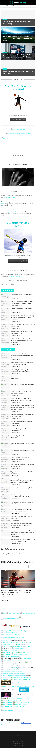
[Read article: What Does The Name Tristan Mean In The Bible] (5, 452)
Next (32, 145)
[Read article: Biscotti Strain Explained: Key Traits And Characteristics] (5, 424)
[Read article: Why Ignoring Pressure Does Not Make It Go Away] (5, 296)
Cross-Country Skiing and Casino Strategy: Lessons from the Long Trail (21, 363)
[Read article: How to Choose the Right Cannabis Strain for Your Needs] (5, 504)
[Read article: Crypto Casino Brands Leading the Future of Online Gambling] (5, 327)
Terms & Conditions (13, 735)
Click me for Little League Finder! (19, 261)
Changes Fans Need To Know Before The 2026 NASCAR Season (21, 392)
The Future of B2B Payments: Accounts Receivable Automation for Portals (21, 524)
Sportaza (4, 725)
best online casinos (10, 197)
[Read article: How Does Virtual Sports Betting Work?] (5, 490)
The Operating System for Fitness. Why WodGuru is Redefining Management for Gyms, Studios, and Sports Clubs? (21, 480)
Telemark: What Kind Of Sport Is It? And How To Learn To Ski (21, 332)
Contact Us (18, 737)
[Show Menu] (2, 2)
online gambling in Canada (12, 212)
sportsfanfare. (27, 554)
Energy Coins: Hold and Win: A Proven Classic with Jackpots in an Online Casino (21, 399)
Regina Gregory (15, 499)
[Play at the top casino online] (25, 695)
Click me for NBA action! (19, 119)
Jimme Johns (6, 595)
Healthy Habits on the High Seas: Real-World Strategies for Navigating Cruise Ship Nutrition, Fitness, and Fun (22, 532)
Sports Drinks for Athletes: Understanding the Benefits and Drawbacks (22, 510)
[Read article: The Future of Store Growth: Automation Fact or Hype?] (5, 379)
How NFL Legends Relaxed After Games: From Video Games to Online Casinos (21, 302)
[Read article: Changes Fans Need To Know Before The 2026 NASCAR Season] (5, 393)
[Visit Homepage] (18, 2)
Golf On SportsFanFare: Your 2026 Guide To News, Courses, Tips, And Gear (17, 591)
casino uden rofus (6, 723)
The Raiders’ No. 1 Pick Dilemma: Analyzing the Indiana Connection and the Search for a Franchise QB (22, 317)
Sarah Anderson (16, 305)
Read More (5, 598)
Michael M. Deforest (16, 543)
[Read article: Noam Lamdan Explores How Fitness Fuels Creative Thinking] (5, 386)
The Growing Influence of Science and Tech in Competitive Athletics (22, 415)
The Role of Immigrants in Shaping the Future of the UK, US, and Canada (20, 496)
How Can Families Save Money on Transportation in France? (19, 458)
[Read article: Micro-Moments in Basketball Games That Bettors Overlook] (5, 467)
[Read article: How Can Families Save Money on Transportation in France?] (5, 460)
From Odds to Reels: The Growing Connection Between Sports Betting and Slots (21, 355)
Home (4, 735)
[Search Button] (34, 2)
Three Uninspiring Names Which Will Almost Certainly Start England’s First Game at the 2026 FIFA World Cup (22, 407)
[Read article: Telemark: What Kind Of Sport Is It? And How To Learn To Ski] (5, 334)
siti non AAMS (16, 723)
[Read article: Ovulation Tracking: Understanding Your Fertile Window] (5, 431)
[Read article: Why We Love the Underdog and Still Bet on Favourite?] (5, 474)
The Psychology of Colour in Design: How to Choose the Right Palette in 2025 (22, 540)
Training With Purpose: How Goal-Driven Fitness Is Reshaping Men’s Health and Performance (21, 340)
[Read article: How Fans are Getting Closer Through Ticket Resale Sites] (5, 519)
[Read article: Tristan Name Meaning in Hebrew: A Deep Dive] (5, 445)
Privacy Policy (23, 735)
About (29, 735)
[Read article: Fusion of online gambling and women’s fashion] (5, 311)
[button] (33, 566)
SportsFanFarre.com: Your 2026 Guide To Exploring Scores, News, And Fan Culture (17, 56)
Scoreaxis (11, 284)
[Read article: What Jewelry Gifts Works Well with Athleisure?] (5, 438)
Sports (4, 19)
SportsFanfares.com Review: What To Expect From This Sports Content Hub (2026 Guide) (18, 38)
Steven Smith (15, 298)
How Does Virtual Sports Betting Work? (21, 488)
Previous (4, 145)
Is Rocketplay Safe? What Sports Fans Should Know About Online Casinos (20, 370)
